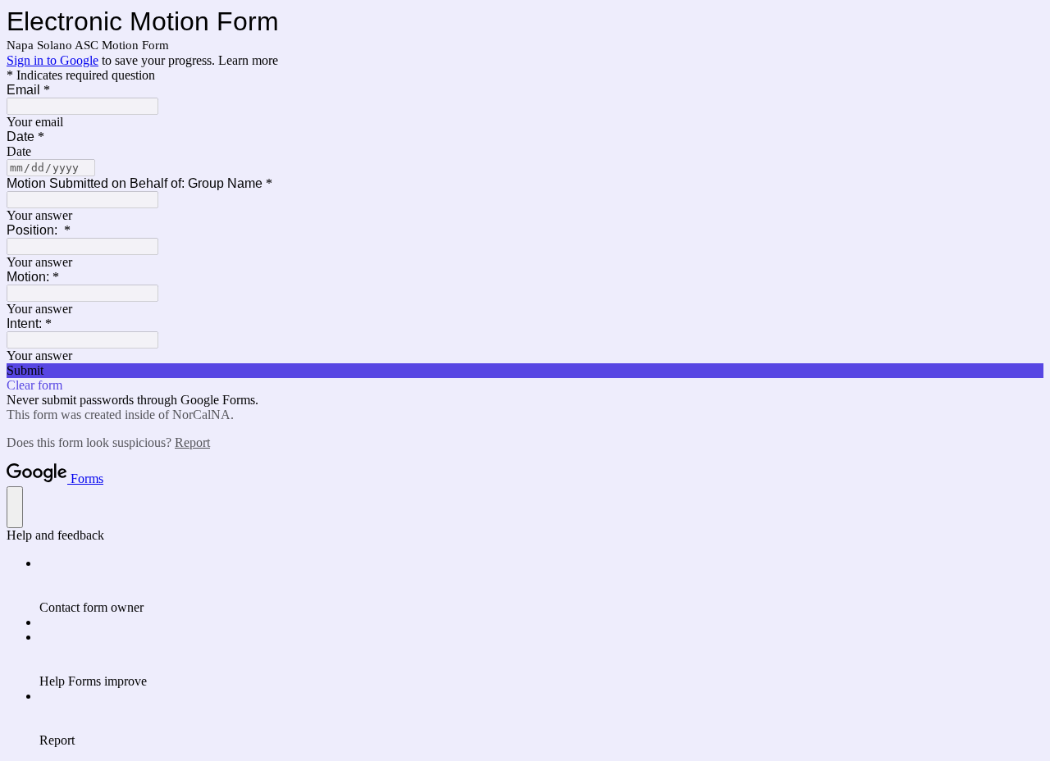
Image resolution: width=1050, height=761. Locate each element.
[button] (525, 370)
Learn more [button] (248, 60)
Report (192, 442)
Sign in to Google (52, 60)
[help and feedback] (15, 507)
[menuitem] (541, 585)
